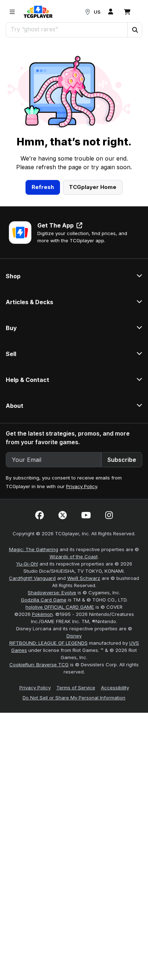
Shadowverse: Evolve (52, 592)
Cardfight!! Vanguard (32, 578)
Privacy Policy (81, 486)
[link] (38, 12)
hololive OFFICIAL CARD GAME (60, 607)
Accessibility (115, 687)
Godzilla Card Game (43, 600)
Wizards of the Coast (74, 556)
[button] (135, 30)
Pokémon (42, 614)
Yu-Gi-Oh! (27, 564)
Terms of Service (75, 687)
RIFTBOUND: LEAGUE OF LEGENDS (48, 643)
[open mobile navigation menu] (12, 12)
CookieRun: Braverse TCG (39, 664)
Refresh (43, 187)
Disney (74, 636)
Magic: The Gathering (33, 549)
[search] (67, 29)
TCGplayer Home (92, 187)
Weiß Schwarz (83, 578)
